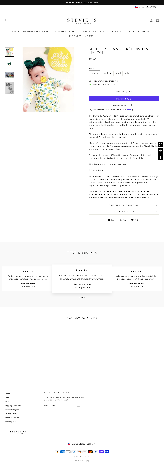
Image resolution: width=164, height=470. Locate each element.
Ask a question (123, 211)
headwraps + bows (36, 31)
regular (94, 73)
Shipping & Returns (13, 405)
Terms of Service (12, 417)
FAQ (7, 401)
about (89, 36)
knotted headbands (94, 31)
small (118, 73)
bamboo (117, 31)
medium (107, 73)
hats (131, 31)
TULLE (16, 31)
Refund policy (11, 421)
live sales (75, 36)
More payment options (124, 105)
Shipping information (124, 205)
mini (127, 73)
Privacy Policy (11, 413)
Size (91, 68)
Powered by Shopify (82, 461)
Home (7, 394)
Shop (7, 397)
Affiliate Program (12, 409)
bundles (144, 31)
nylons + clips (65, 31)
